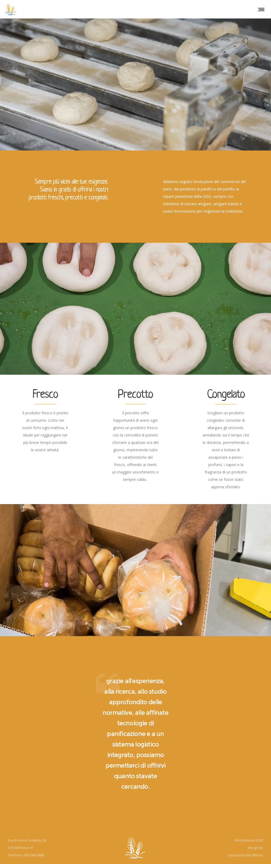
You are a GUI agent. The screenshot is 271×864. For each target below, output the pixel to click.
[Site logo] (10, 9)
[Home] (135, 847)
